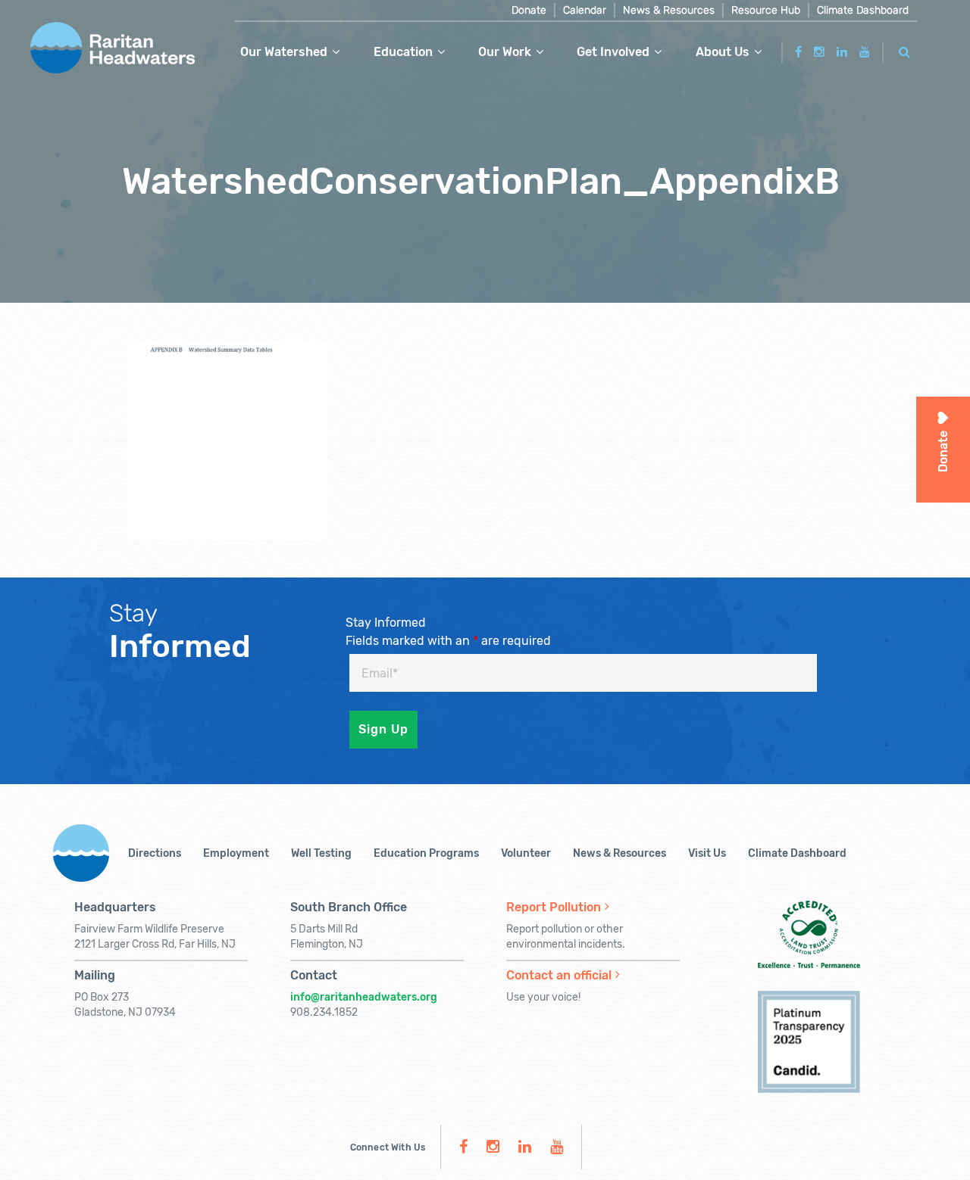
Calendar (584, 10)
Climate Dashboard (863, 10)
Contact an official (559, 975)
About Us (722, 52)
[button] (905, 50)
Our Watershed (283, 52)
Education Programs (426, 853)
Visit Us (707, 853)
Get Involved (613, 52)
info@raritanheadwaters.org (363, 997)
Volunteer (526, 853)
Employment (236, 853)
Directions (154, 853)
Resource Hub (765, 10)
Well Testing (321, 853)
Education (403, 52)
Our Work (504, 52)
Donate (529, 10)
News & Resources (669, 10)
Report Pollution (553, 907)
